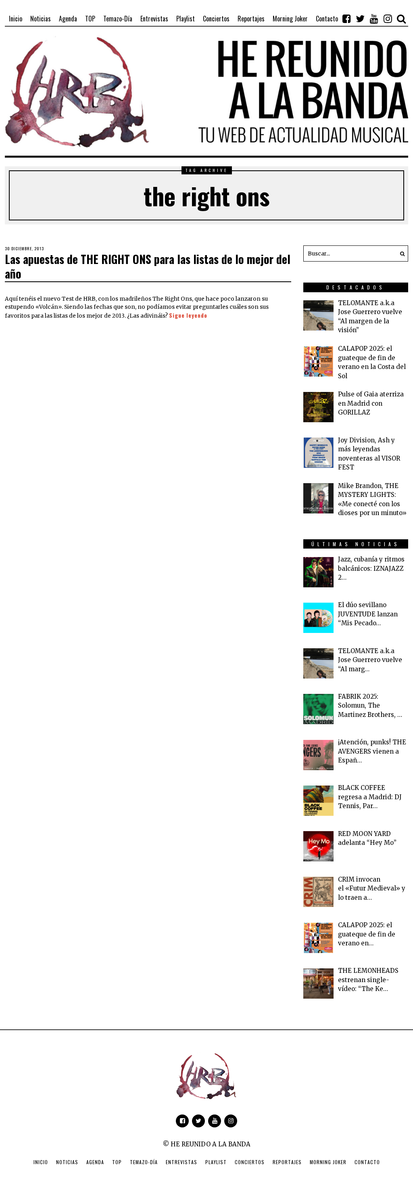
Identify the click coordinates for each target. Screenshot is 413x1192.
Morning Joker (328, 1161)
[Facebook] (346, 18)
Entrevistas (181, 1161)
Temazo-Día (144, 1161)
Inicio (40, 1161)
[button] (400, 253)
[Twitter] (360, 18)
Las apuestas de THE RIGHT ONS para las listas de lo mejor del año (147, 266)
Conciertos (250, 1161)
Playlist (216, 1161)
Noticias (67, 1161)
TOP (117, 1161)
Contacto (367, 1161)
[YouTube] (374, 18)
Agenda (95, 1161)
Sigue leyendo (188, 315)
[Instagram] (387, 18)
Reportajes (287, 1161)
